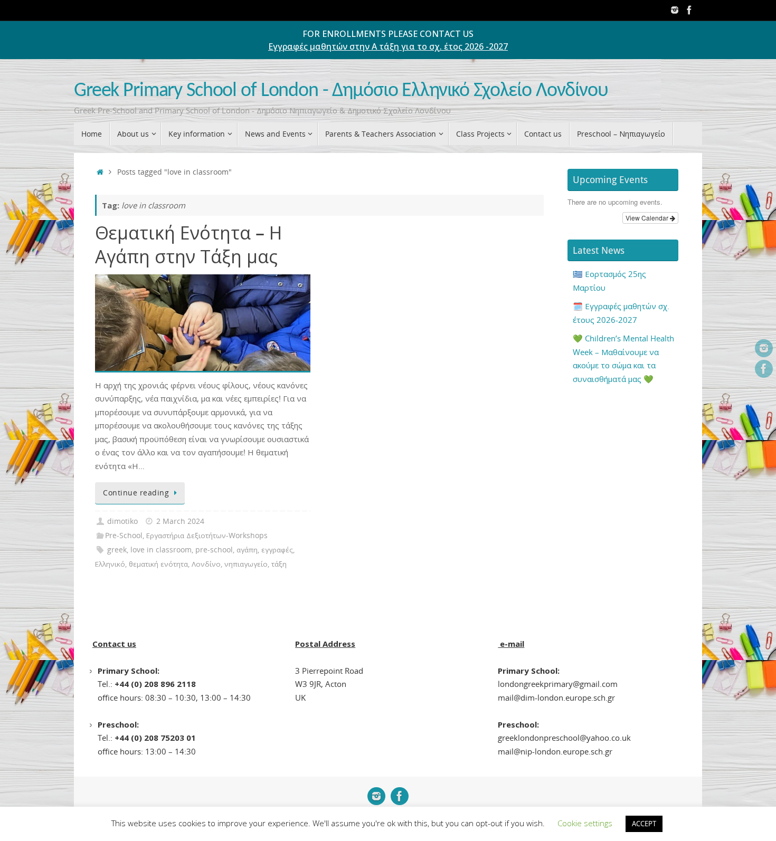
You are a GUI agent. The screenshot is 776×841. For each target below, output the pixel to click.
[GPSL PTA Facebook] (689, 10)
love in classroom (161, 550)
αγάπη (247, 550)
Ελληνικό (110, 564)
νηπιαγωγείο (246, 564)
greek (117, 550)
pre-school (214, 550)
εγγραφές (277, 550)
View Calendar (648, 217)
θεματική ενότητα (158, 564)
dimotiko (122, 521)
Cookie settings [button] (584, 823)
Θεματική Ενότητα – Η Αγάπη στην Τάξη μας (188, 244)
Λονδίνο (206, 564)
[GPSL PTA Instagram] (674, 10)
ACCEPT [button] (644, 823)
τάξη (279, 564)
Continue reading (136, 493)
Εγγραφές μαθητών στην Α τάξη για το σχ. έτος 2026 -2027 (388, 46)
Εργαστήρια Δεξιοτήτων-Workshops (207, 535)
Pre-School (124, 535)
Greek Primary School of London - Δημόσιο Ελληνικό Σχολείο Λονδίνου (341, 91)
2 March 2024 (180, 521)
